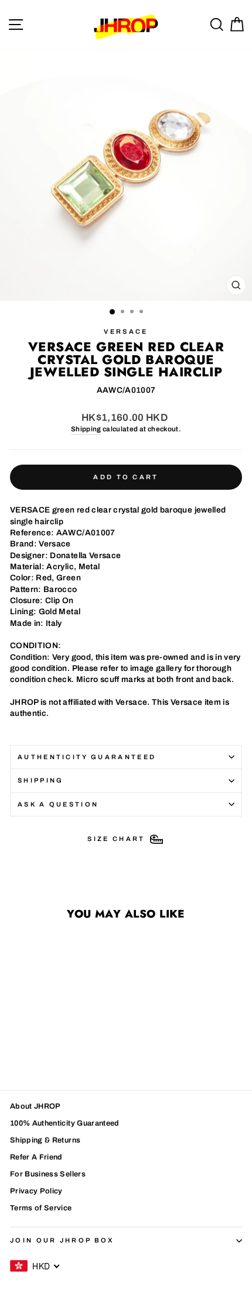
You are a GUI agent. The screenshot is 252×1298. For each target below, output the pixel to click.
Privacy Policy (36, 1191)
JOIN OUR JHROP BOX (62, 1240)
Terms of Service (41, 1208)
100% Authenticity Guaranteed (65, 1123)
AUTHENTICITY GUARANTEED (87, 756)
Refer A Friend (36, 1157)
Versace (126, 331)
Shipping (86, 428)
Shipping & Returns (45, 1140)
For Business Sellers (48, 1174)
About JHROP (35, 1106)
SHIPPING (41, 780)
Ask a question (58, 804)
